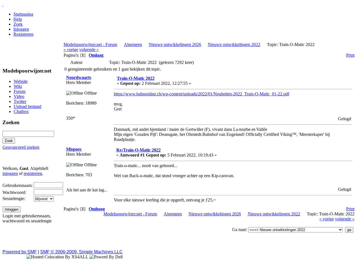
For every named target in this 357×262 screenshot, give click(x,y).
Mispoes (73, 149)
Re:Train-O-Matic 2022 (138, 150)
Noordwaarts (78, 77)
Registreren (23, 34)
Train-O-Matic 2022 (136, 78)
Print (350, 55)
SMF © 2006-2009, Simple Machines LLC (81, 251)
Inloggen (21, 29)
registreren (33, 173)
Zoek (18, 24)
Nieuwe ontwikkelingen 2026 (175, 44)
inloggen (10, 173)
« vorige (71, 49)
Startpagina (23, 14)
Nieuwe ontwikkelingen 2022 (234, 44)
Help (17, 19)
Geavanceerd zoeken (21, 147)
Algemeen (133, 44)
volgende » (89, 49)
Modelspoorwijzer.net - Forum (90, 44)
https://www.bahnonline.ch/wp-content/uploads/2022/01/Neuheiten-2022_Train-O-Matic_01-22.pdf (201, 94)
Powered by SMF (20, 251)
